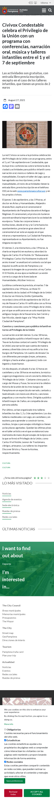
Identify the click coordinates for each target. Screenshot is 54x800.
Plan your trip (9, 655)
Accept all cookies (36, 793)
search (49, 10)
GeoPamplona (9, 636)
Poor (34, 476)
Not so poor (38, 476)
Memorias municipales (14, 614)
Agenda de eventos (12, 499)
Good (45, 476)
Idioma (44, 2)
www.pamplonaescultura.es (31, 190)
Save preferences (14, 780)
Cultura (6, 463)
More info (8, 724)
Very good (48, 476)
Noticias (6, 493)
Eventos (6, 670)
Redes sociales (9, 516)
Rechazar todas (13, 793)
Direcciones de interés (13, 640)
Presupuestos (9, 617)
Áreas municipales (11, 610)
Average (41, 476)
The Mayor (8, 621)
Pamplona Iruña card (12, 651)
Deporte (6, 563)
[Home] (14, 10)
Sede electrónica (35, 3)
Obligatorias (14, 729)
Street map (8, 633)
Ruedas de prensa (11, 511)
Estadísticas (13, 740)
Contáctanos (30, 3)
